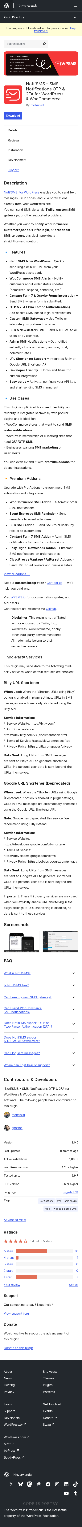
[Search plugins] (44, 44)
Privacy (9, 1392)
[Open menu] (76, 5)
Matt (9, 1444)
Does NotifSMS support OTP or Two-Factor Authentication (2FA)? (28, 1024)
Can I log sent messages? (22, 1053)
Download (13, 115)
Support (13, 170)
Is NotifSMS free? (16, 985)
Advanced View (15, 1220)
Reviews (14, 140)
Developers (12, 1418)
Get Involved (52, 1404)
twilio (48, 1208)
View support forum (17, 1313)
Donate (50, 1418)
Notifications (46, 1200)
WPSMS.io (18, 597)
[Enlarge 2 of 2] (73, 936)
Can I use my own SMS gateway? (27, 997)
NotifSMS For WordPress (21, 192)
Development (17, 160)
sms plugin (70, 1200)
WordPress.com (17, 1437)
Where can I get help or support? (27, 1065)
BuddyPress (14, 1457)
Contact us (54, 583)
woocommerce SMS (65, 1208)
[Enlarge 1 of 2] (34, 936)
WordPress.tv (15, 1424)
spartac (17, 1128)
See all (73, 1285)
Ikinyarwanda (22, 1475)
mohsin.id (37, 105)
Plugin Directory (14, 17)
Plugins (48, 1385)
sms (59, 1200)
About (8, 1371)
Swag (49, 1424)
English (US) (70, 1192)
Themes (48, 1378)
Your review (12, 1285)
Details (12, 130)
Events (48, 1411)
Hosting (9, 1385)
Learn (8, 1404)
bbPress (11, 1450)
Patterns (49, 1392)
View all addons (17, 574)
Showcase (50, 1371)
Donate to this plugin (18, 1348)
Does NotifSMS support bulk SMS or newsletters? (22, 1039)
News (8, 1378)
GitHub (51, 609)
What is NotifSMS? (17, 973)
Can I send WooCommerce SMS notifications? (23, 1010)
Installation (15, 150)
